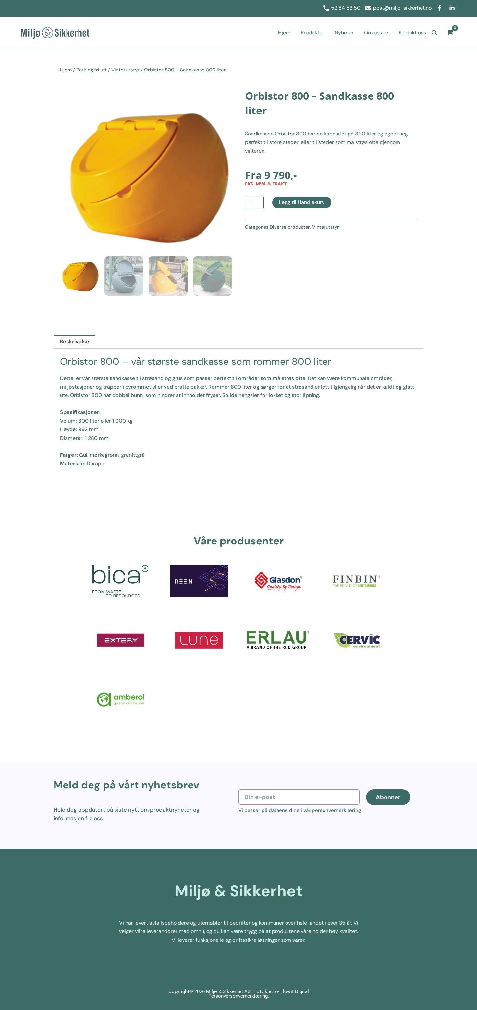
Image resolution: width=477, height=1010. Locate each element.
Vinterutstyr (125, 70)
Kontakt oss (412, 32)
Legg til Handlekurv (302, 202)
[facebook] (440, 8)
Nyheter (344, 32)
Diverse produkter (290, 227)
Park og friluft (91, 70)
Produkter (312, 32)
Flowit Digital (294, 991)
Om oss (373, 32)
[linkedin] (453, 8)
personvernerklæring (336, 810)
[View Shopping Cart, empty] (450, 32)
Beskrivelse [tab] (74, 341)
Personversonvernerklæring (238, 996)
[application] (385, 33)
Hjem (284, 32)
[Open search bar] (434, 33)
